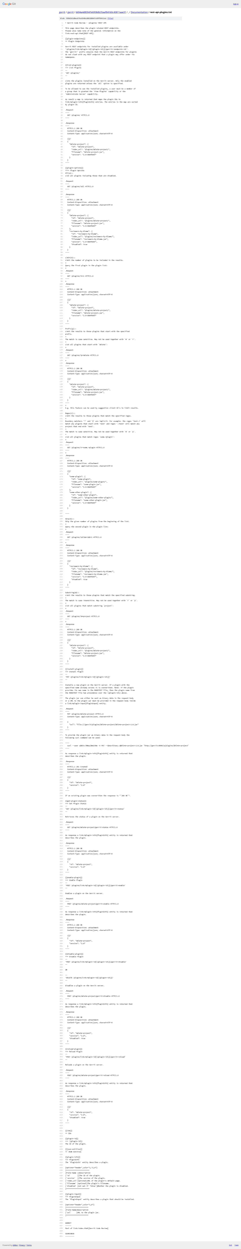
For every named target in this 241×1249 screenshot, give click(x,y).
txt (230, 1245)
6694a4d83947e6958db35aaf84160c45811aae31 (101, 12)
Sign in (235, 4)
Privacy (22, 1245)
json (236, 1245)
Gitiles (15, 1245)
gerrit (62, 12)
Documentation (139, 12)
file (110, 18)
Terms (29, 1245)
